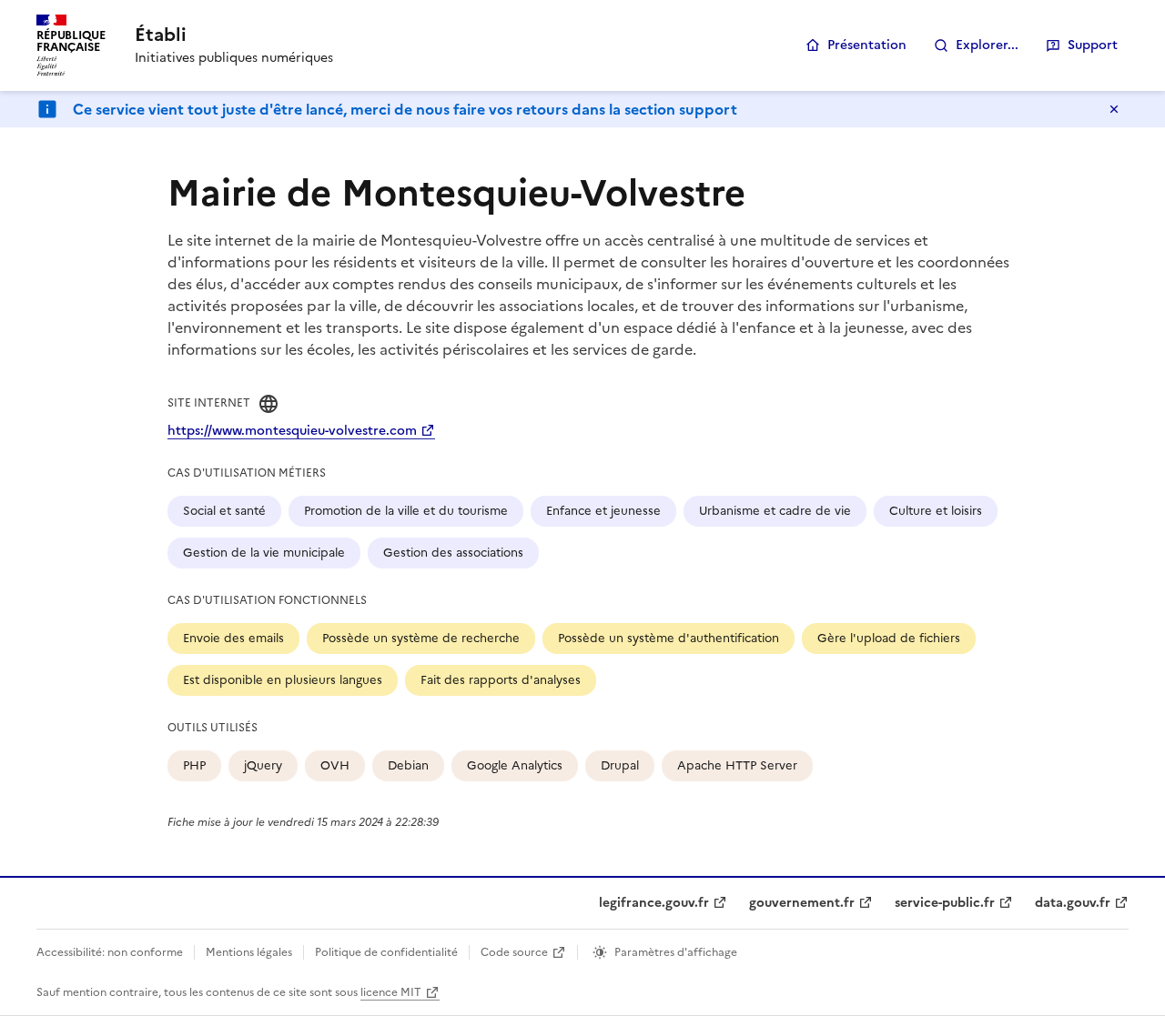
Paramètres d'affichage (675, 952)
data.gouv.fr (1072, 902)
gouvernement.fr (802, 902)
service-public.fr (945, 902)
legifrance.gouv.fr (654, 902)
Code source (514, 952)
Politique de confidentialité (386, 952)
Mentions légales (249, 952)
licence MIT (390, 992)
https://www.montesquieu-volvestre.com (292, 430)
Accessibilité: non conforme (109, 952)
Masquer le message (1114, 109)
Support (1093, 45)
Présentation (867, 45)
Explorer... (987, 45)
